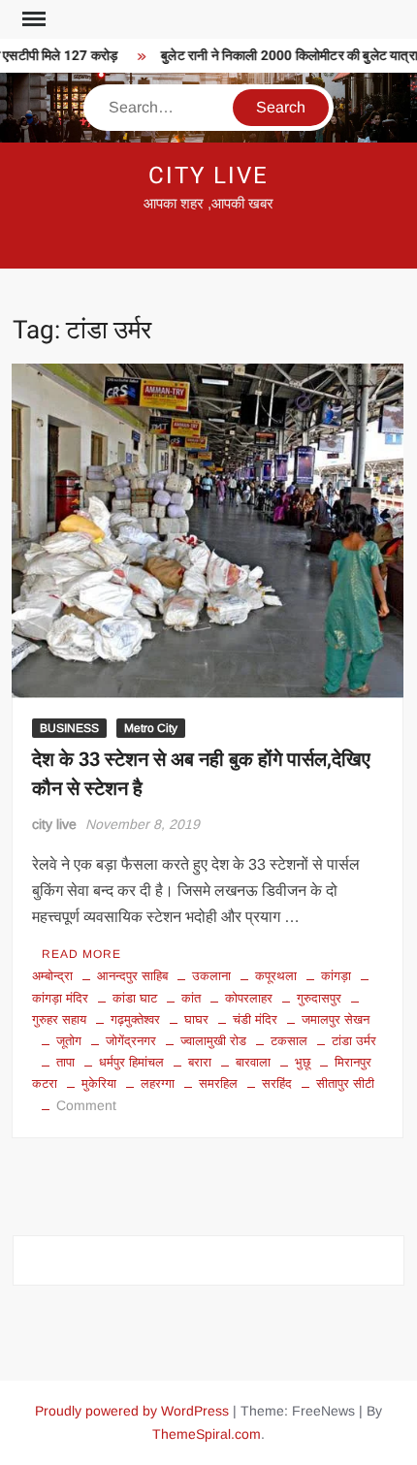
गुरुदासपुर (319, 998)
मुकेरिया (98, 1083)
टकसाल (289, 1041)
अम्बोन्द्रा (52, 976)
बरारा (199, 1062)
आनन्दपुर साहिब (132, 976)
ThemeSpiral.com (206, 1434)
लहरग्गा (158, 1083)
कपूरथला (276, 976)
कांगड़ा (336, 976)
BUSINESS (69, 728)
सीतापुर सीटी (345, 1083)
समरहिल (218, 1083)
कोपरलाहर (249, 998)
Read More (81, 954)
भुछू (302, 1062)
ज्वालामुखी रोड (213, 1041)
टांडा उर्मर (354, 1041)
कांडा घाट (134, 998)
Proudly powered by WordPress (132, 1410)
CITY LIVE (208, 176)
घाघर (196, 1019)
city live (54, 824)
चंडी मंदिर (255, 1019)
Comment (86, 1105)
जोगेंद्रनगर (131, 1041)
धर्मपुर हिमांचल (131, 1062)
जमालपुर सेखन (335, 1019)
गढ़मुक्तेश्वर (135, 1019)
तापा (65, 1062)
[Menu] (32, 19)
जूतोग (68, 1041)
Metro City (150, 728)
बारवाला (253, 1062)
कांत (191, 998)
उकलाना (211, 976)
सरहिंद (277, 1083)
